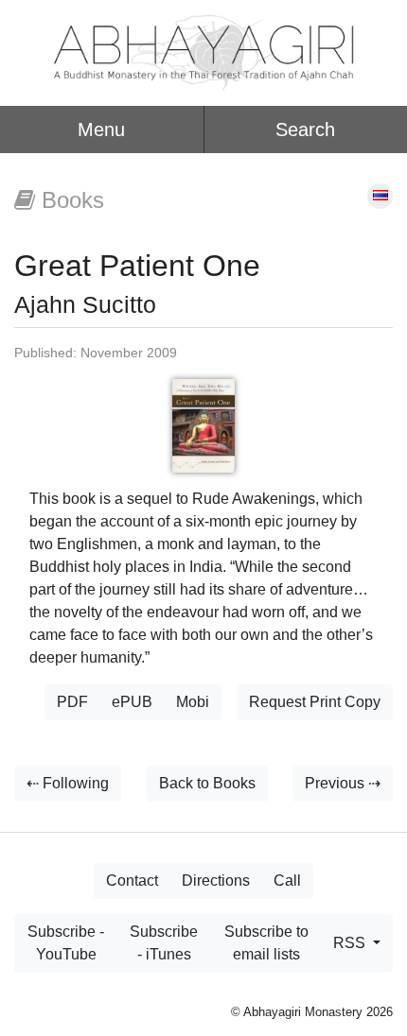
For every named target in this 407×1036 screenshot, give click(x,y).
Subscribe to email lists (266, 943)
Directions (216, 880)
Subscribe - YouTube (65, 943)
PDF (72, 702)
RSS (351, 943)
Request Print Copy (314, 702)
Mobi (192, 702)
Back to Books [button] (207, 783)
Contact (132, 880)
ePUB (132, 702)
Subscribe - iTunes (164, 943)
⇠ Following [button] (68, 783)
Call (287, 880)
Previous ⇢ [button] (342, 783)
